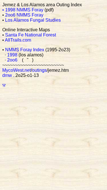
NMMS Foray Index (24, 49)
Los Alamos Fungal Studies (33, 20)
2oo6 (12, 60)
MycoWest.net (16, 70)
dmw (7, 75)
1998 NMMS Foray (24, 9)
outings (39, 70)
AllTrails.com (18, 40)
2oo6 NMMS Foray (24, 15)
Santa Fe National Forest (30, 34)
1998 (12, 54)
